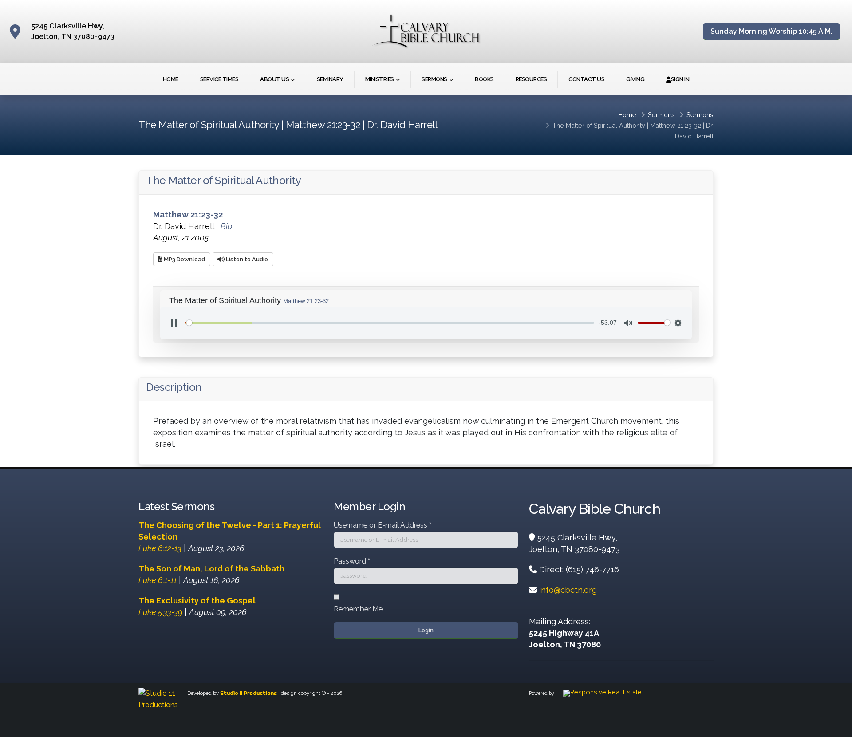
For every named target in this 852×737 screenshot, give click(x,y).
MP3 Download (183, 259)
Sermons (434, 79)
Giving (635, 79)
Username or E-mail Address (382, 525)
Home (170, 79)
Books (484, 79)
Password (352, 561)
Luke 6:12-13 (159, 548)
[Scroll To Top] (836, 727)
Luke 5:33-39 (160, 612)
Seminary (330, 79)
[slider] (389, 323)
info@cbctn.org (568, 590)
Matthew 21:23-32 (675, 125)
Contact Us (586, 79)
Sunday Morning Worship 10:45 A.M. (771, 31)
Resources (531, 79)
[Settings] (678, 323)
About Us (274, 79)
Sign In (680, 79)
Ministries (379, 79)
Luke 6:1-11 (157, 580)
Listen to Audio (246, 259)
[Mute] (628, 323)
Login (426, 630)
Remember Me (358, 609)
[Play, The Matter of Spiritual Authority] (174, 323)
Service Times (219, 79)
